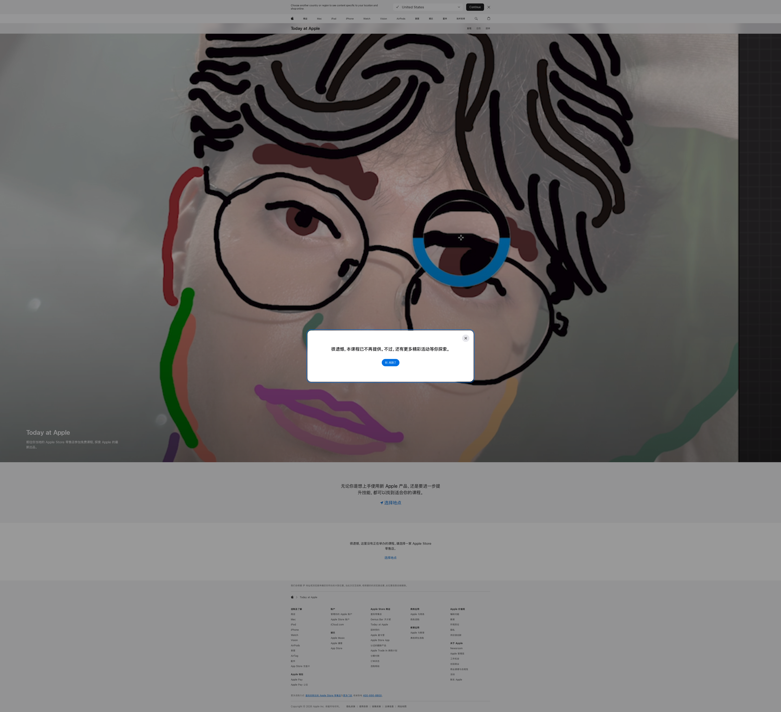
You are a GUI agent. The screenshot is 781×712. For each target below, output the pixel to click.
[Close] (465, 338)
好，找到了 (390, 362)
